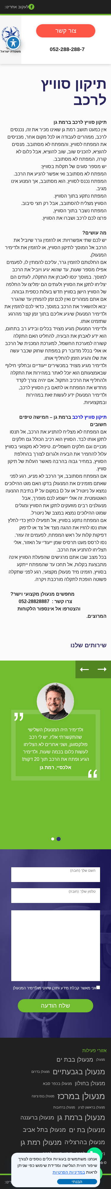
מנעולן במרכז (81, 1096)
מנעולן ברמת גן (81, 1117)
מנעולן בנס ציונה (43, 1096)
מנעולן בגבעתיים (79, 1072)
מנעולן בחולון (90, 1083)
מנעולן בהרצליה (85, 1142)
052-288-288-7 (67, 49)
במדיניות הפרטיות (69, 1172)
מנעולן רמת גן (41, 1142)
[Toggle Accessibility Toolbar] (13, 43)
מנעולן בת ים (87, 1130)
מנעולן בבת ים (75, 1059)
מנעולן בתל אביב (44, 1129)
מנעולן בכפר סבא (57, 1083)
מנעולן (100, 1059)
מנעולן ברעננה (37, 1117)
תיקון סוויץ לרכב (89, 417)
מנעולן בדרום (40, 1071)
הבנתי (77, 1181)
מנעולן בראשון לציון (91, 1107)
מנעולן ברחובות (64, 1107)
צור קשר (65, 30)
